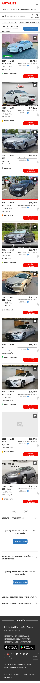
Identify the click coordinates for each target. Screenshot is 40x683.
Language (8, 656)
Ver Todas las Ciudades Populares (17, 636)
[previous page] (14, 511)
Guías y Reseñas (27, 627)
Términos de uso (10, 664)
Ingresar (35, 656)
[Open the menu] (36, 4)
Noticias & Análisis (11, 627)
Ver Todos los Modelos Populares (17, 639)
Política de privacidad (25, 664)
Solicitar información (31, 76)
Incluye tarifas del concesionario (27, 63)
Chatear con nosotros (12, 630)
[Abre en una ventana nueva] (11, 647)
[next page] (26, 511)
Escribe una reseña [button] (20, 541)
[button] (31, 16)
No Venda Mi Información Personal (15, 667)
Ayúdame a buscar (31, 29)
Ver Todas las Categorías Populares (18, 642)
